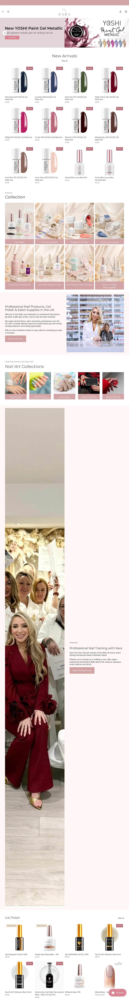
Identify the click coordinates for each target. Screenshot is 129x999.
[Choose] (120, 986)
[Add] (30, 91)
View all (65, 61)
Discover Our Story (15, 339)
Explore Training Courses (82, 670)
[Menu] (3, 12)
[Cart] (126, 11)
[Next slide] (124, 32)
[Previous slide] (5, 32)
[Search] (8, 11)
